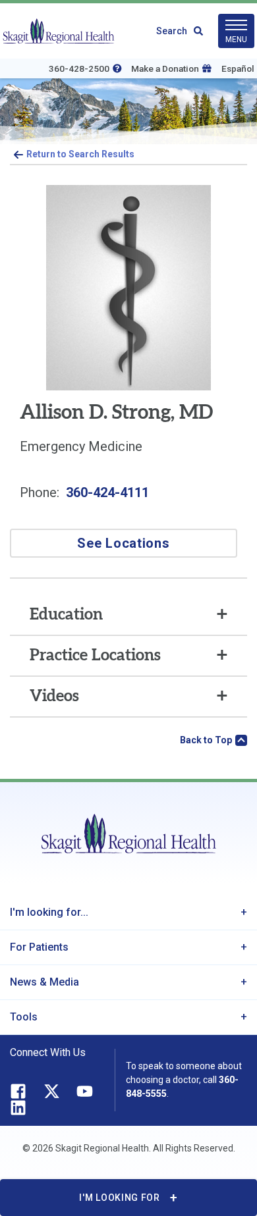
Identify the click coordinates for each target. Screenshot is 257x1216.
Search (171, 31)
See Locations (123, 543)
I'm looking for (119, 1197)
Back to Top (206, 740)
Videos (54, 696)
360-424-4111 (107, 492)
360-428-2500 (79, 68)
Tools (24, 1017)
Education (66, 615)
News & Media (44, 982)
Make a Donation (165, 68)
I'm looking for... (49, 912)
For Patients (39, 947)
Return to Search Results (80, 154)
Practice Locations (95, 656)
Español (237, 68)
